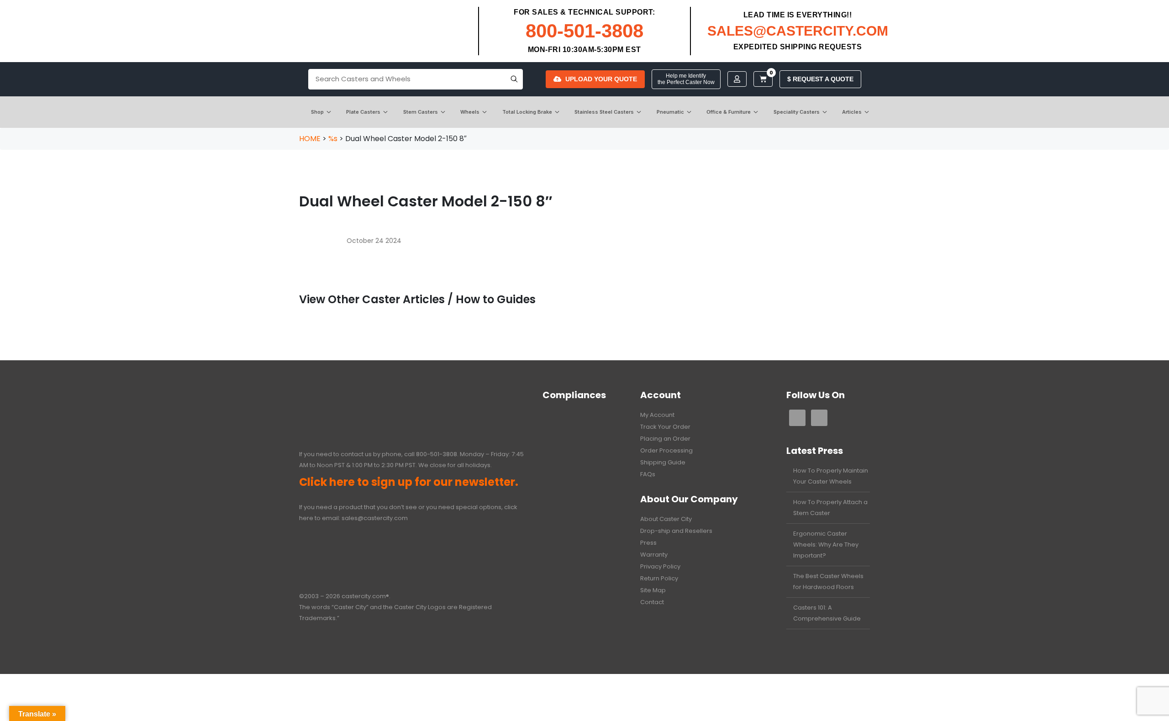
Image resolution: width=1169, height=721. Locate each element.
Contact (652, 602)
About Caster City (666, 519)
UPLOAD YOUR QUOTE (601, 79)
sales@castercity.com (375, 518)
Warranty (654, 554)
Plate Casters (363, 112)
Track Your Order (665, 426)
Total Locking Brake (527, 112)
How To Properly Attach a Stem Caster (830, 507)
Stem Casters (420, 112)
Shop (317, 112)
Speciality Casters (797, 112)
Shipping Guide (662, 462)
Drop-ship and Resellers (676, 530)
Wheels (469, 112)
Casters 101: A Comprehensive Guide (827, 613)
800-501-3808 (584, 31)
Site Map (653, 590)
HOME (310, 138)
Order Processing (666, 450)
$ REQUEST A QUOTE (820, 79)
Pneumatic (670, 112)
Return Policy (659, 578)
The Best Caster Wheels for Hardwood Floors (828, 581)
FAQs (647, 474)
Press (648, 542)
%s (332, 138)
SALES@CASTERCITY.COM (797, 30)
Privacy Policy (660, 566)
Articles (852, 112)
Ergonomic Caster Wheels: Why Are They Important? (825, 544)
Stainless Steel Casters (604, 112)
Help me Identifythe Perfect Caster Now (686, 79)
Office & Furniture (728, 112)
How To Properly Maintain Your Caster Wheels (830, 476)
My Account (657, 414)
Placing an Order (665, 438)
